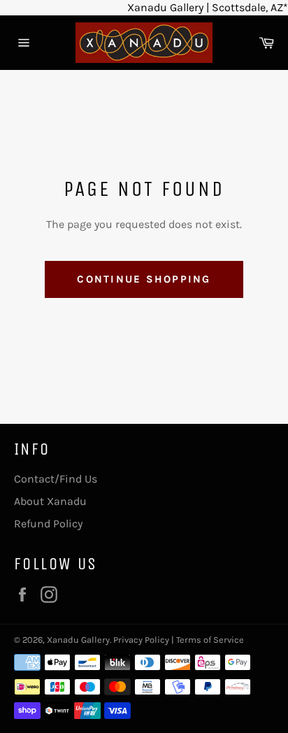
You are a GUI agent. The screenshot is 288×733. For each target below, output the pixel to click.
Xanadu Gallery (78, 639)
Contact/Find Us (55, 478)
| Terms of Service (207, 639)
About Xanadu (50, 501)
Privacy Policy (141, 639)
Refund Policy (48, 523)
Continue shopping (143, 279)
